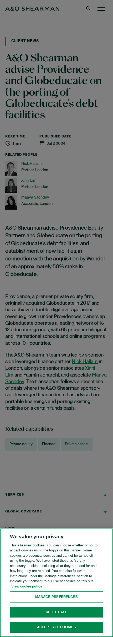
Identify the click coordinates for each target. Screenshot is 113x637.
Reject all (56, 612)
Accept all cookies (56, 627)
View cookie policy (26, 586)
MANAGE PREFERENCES (56, 597)
